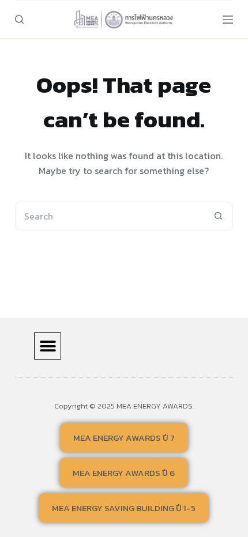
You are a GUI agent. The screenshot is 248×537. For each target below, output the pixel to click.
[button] (47, 346)
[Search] (19, 19)
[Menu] (228, 19)
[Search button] (218, 216)
